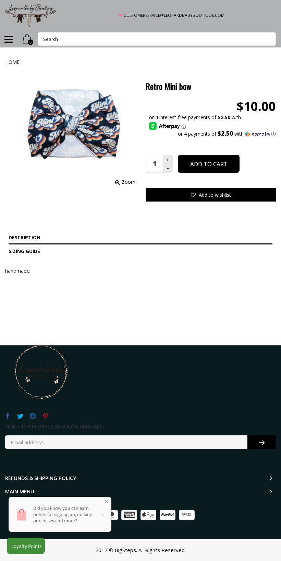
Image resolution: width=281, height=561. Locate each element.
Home (12, 62)
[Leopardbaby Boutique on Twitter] (20, 416)
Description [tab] (24, 237)
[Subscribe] (261, 442)
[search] (157, 39)
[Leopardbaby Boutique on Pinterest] (45, 416)
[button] (212, 133)
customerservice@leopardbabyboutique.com (174, 15)
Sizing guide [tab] (24, 251)
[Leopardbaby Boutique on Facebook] (7, 416)
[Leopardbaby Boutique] (31, 15)
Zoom (128, 182)
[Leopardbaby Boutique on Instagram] (32, 416)
